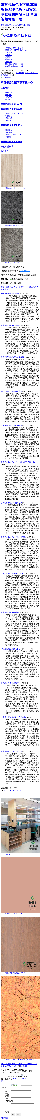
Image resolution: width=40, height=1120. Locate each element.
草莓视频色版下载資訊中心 (17, 82)
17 (16, 790)
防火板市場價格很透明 (10, 612)
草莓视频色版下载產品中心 (16, 50)
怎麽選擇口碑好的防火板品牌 (12, 357)
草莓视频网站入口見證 (14, 135)
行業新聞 (8, 116)
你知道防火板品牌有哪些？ (11, 649)
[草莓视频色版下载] (16, 35)
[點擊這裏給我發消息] (19, 279)
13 (8, 790)
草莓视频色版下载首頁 (14, 48)
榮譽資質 (8, 59)
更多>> (36, 794)
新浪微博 (4, 25)
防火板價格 (20, 73)
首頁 (2, 287)
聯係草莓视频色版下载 (14, 66)
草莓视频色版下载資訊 (14, 114)
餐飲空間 (8, 97)
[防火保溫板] (6, 77)
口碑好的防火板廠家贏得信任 (12, 574)
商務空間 (8, 92)
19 (19, 790)
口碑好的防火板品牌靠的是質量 (13, 537)
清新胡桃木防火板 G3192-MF (16, 188)
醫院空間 (8, 99)
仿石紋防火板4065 (12, 263)
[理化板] (20, 853)
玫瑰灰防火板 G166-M (14, 914)
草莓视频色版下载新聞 (11, 109)
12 (7, 790)
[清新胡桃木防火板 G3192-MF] (12, 187)
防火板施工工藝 (7, 75)
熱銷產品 (4, 151)
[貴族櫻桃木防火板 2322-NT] (20, 971)
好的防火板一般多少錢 (10, 293)
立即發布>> (25, 271)
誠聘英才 (8, 1066)
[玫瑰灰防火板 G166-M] (20, 912)
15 (12, 790)
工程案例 (8, 52)
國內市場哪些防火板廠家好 (11, 391)
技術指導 (8, 62)
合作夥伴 (8, 132)
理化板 (8, 854)
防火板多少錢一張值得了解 (11, 503)
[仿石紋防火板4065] (12, 261)
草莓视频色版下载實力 (11, 125)
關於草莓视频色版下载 (14, 64)
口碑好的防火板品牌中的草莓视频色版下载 (18, 462)
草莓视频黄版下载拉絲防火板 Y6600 (19, 1060)
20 (21, 790)
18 (17, 790)
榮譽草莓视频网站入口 (11, 104)
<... (5, 790)
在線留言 (19, 25)
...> (25, 790)
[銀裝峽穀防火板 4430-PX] (12, 224)
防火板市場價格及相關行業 (11, 426)
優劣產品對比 (7, 146)
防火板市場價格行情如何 (10, 325)
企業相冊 (8, 137)
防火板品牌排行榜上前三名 (11, 751)
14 (10, 790)
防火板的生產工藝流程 (10, 683)
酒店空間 (8, 95)
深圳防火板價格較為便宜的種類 (13, 717)
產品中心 (22, 1064)
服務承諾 (8, 55)
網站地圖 (26, 25)
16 (14, 790)
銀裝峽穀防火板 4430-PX (15, 225)
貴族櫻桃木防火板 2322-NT (16, 973)
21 (23, 790)
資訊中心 (11, 25)
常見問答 (8, 121)
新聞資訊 (8, 57)
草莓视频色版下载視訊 (11, 141)
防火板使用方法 (31, 73)
